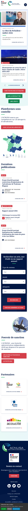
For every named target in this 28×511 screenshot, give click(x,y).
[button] (8, 85)
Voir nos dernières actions (14, 307)
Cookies (14, 499)
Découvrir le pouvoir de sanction (11, 355)
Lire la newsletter (14, 96)
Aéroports (6, 287)
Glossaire (14, 491)
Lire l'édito (14, 101)
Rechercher (14, 300)
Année (5, 277)
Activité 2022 (7, 361)
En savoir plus (16, 508)
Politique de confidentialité (14, 493)
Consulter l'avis (19, 198)
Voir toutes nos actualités (14, 90)
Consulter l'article (17, 42)
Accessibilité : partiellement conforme (13, 502)
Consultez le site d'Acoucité (13, 427)
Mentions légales (14, 496)
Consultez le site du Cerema (13, 391)
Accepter (4, 508)
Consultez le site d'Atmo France (13, 409)
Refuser (9, 508)
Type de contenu (9, 267)
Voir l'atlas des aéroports (12, 127)
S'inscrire (14, 476)
